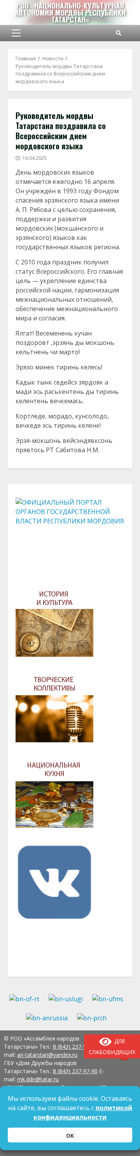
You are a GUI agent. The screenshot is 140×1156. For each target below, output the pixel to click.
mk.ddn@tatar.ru (38, 1079)
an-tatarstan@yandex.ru (47, 1054)
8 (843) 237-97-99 (75, 1046)
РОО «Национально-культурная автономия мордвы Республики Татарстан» (70, 12)
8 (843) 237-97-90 (75, 1071)
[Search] (118, 33)
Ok (70, 1135)
